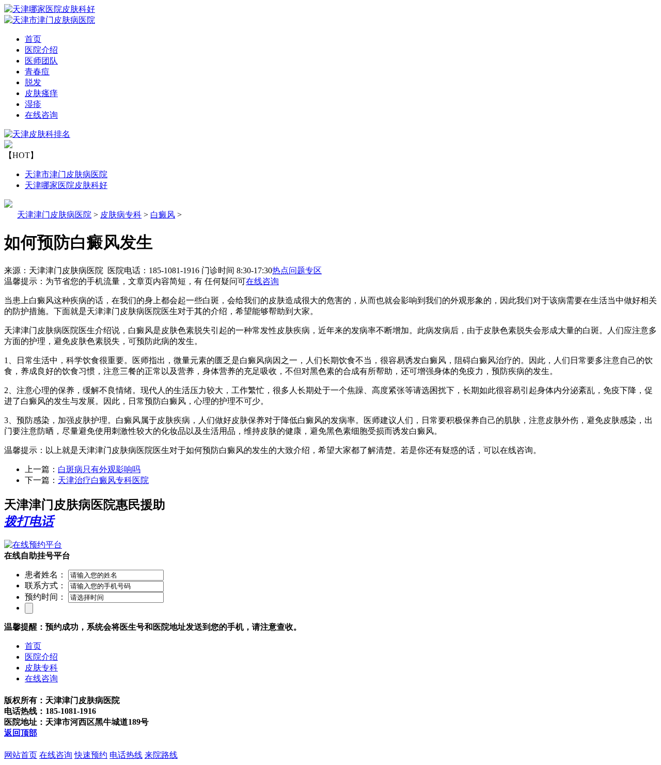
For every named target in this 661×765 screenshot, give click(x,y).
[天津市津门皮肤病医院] (49, 19)
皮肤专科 (41, 667)
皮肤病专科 (120, 214)
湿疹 (33, 104)
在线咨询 (41, 115)
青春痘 (37, 71)
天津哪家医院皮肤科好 (66, 185)
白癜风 (162, 214)
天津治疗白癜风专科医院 (103, 480)
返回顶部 (20, 732)
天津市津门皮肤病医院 (66, 174)
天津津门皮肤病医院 (54, 214)
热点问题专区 (297, 270)
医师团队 (41, 60)
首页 (33, 39)
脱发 (33, 82)
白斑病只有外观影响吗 (99, 469)
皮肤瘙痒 (41, 93)
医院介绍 (41, 49)
